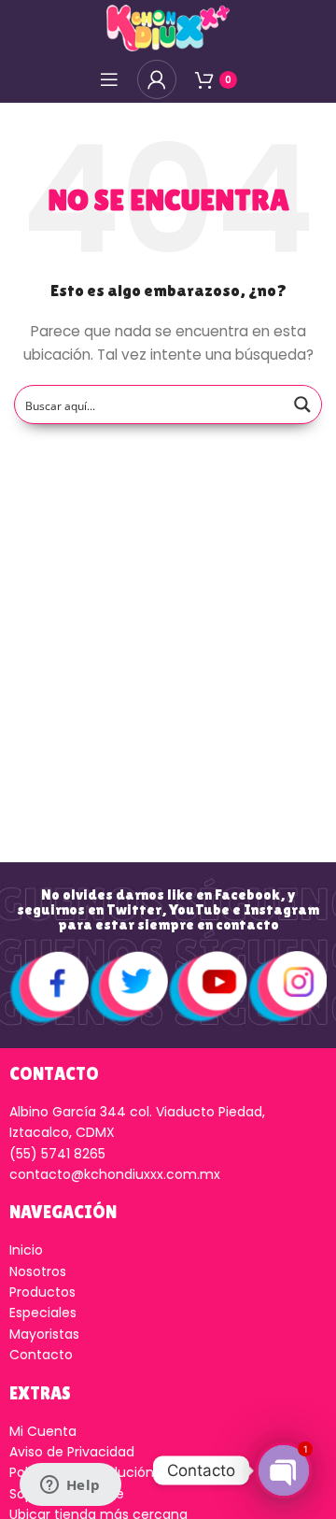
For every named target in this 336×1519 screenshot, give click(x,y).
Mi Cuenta (43, 1431)
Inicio (26, 1250)
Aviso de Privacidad (71, 1451)
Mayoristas (44, 1334)
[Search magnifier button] (302, 404)
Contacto (41, 1354)
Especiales (43, 1312)
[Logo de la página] (168, 27)
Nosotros (37, 1271)
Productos (42, 1292)
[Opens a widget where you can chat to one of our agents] (70, 1486)
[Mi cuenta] (157, 79)
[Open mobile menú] (109, 79)
